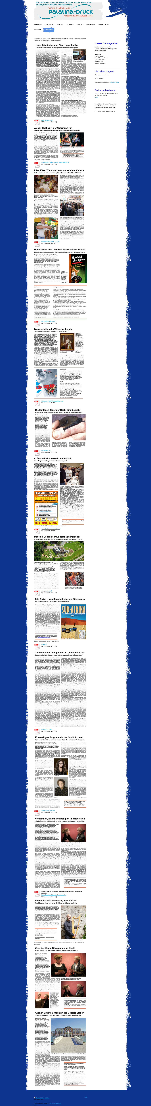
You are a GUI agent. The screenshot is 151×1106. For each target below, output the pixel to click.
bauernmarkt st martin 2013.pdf (50, 241)
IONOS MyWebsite (55, 1103)
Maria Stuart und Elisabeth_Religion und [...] (53, 895)
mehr (96, 97)
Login (85, 1097)
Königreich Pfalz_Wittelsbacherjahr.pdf (52, 401)
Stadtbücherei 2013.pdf (48, 810)
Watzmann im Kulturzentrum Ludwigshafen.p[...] (55, 162)
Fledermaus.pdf (45, 450)
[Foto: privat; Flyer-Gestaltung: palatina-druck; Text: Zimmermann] (59, 491)
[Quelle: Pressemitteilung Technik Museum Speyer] (60, 618)
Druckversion (40, 1097)
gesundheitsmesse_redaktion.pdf (50, 529)
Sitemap (47, 1097)
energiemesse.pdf (46, 591)
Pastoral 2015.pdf (46, 729)
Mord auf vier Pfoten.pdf (48, 321)
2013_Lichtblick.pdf (46, 120)
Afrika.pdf (44, 644)
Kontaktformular (114, 82)
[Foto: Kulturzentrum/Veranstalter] (59, 142)
